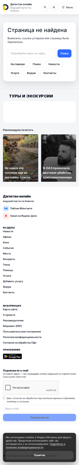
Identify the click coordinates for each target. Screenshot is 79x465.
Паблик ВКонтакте (18, 208)
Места (7, 253)
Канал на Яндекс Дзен (21, 215)
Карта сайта (10, 309)
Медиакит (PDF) (12, 325)
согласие (24, 401)
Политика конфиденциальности (22, 337)
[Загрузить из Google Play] (12, 356)
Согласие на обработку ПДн (19, 342)
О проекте (9, 314)
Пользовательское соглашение (22, 331)
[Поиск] (45, 7)
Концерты (9, 259)
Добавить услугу (13, 281)
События (8, 247)
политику (12, 401)
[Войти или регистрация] (54, 7)
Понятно (39, 455)
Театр (6, 264)
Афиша (7, 236)
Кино (6, 242)
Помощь (8, 270)
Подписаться (39, 417)
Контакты (50, 73)
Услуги (15, 73)
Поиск (64, 53)
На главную (18, 64)
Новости (54, 64)
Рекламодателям (13, 320)
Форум (31, 73)
